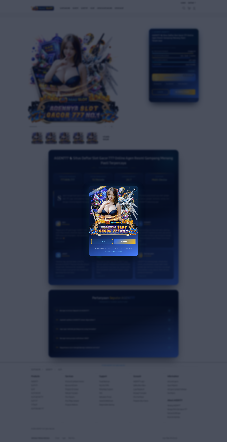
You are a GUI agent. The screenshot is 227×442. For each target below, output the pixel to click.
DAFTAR (125, 241)
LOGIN (102, 241)
